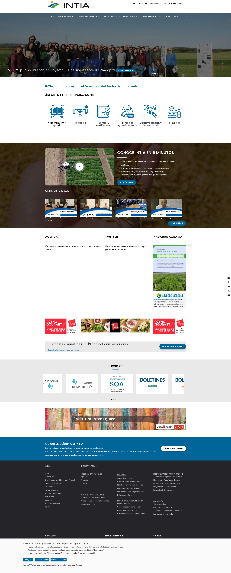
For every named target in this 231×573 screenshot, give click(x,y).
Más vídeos (177, 223)
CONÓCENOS (126, 182)
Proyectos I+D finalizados (163, 490)
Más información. (179, 70)
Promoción (129, 16)
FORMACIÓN (158, 501)
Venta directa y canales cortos (130, 507)
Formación (170, 16)
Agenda (48, 500)
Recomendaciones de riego (129, 488)
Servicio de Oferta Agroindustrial (130, 491)
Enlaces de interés (125, 495)
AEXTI (47, 507)
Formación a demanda (163, 514)
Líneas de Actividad (53, 483)
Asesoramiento (66, 16)
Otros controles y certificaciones (95, 501)
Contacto (166, 3)
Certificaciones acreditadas (93, 497)
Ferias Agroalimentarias (127, 510)
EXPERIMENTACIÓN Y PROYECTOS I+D (168, 474)
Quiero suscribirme (172, 346)
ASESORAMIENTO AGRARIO (92, 474)
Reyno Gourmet (124, 503)
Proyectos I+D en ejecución (164, 486)
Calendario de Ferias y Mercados (131, 513)
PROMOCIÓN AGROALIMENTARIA (130, 501)
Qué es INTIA (50, 476)
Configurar (28, 560)
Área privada (177, 3)
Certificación (110, 16)
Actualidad (49, 497)
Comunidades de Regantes (128, 481)
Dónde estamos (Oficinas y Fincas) (60, 480)
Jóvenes (84, 483)
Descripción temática (162, 507)
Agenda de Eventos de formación (167, 511)
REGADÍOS (121, 475)
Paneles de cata (88, 504)
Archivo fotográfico (53, 493)
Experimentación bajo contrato (166, 483)
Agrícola (84, 476)
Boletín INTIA (50, 486)
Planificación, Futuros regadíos (130, 485)
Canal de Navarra (124, 478)
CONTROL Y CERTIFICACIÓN (92, 495)
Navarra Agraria (88, 16)
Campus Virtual (159, 504)
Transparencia (154, 3)
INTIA (50, 16)
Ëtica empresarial (52, 503)
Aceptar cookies (42, 560)
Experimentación (150, 16)
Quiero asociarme (173, 448)
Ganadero (85, 480)
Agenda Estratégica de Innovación (167, 476)
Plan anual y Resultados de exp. (166, 480)
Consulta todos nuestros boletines (63, 350)
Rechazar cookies (58, 560)
